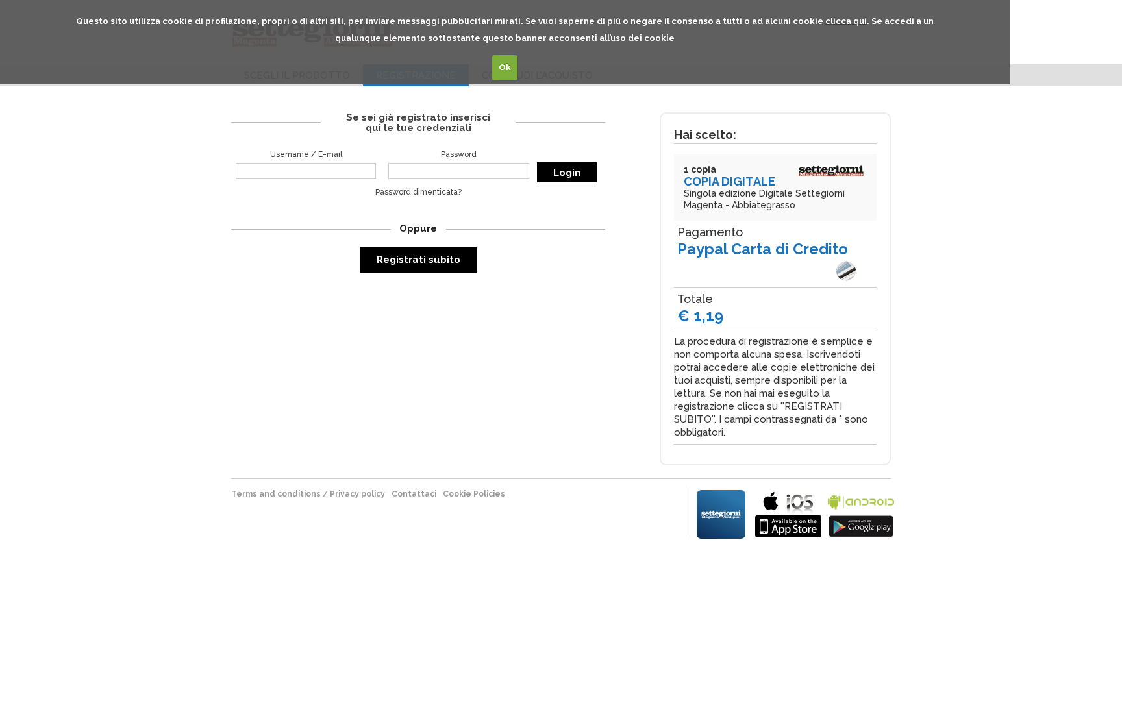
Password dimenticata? (418, 192)
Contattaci (414, 493)
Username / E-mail (306, 154)
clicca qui (846, 21)
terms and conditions (276, 493)
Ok (505, 67)
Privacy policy (357, 493)
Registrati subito (418, 259)
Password (459, 154)
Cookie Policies (474, 493)
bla (788, 513)
